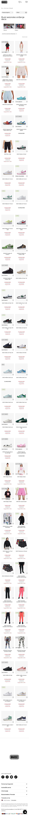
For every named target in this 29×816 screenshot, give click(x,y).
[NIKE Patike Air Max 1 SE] (21, 270)
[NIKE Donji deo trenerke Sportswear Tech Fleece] (21, 568)
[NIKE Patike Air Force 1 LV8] (7, 221)
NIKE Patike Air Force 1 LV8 (7, 229)
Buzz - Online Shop (4, 8)
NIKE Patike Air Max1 (21, 154)
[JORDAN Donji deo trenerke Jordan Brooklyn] (7, 642)
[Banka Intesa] (13, 813)
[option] (9, 27)
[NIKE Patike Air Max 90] (21, 320)
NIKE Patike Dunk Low (7, 377)
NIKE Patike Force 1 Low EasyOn (7, 701)
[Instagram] (7, 777)
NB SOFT (20, 809)
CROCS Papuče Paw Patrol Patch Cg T (7, 130)
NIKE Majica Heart (21, 476)
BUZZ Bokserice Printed (21, 551)
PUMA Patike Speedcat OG (21, 428)
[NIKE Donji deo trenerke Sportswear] (7, 593)
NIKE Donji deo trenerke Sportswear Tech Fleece (21, 577)
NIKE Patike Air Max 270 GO (7, 328)
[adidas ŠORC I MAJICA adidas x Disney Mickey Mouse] (7, 72)
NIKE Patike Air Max (7, 675)
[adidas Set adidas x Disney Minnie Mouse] (7, 47)
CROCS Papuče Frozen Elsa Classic (21, 105)
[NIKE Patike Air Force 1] (7, 171)
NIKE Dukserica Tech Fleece (7, 552)
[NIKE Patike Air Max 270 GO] (7, 320)
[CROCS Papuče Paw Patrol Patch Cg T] (7, 121)
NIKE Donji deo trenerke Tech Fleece (21, 601)
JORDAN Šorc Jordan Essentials (7, 527)
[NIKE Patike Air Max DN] (7, 345)
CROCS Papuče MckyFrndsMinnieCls (21, 452)
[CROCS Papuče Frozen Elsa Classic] (21, 97)
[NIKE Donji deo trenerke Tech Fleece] (21, 593)
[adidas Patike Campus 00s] (21, 667)
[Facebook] (2, 777)
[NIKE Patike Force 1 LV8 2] (21, 295)
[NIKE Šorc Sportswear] (21, 72)
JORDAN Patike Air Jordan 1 (7, 254)
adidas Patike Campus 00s (21, 676)
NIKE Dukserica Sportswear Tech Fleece (21, 527)
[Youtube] (11, 777)
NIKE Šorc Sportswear (21, 79)
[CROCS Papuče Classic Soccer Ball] (7, 444)
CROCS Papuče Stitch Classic (21, 130)
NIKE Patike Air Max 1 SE (21, 278)
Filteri (18, 12)
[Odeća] (20, 26)
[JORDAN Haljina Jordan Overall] (21, 47)
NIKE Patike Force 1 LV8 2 (21, 303)
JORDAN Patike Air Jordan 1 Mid (21, 254)
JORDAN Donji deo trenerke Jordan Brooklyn (7, 651)
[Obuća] (9, 26)
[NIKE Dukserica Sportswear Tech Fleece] (21, 518)
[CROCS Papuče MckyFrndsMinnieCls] (21, 444)
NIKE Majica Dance (7, 476)
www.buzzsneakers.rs (9, 809)
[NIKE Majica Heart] (21, 469)
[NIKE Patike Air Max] (7, 667)
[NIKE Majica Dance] (7, 469)
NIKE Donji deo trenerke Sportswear (7, 601)
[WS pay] (9, 813)
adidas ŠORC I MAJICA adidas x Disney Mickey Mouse (7, 80)
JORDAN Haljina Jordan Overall (21, 55)
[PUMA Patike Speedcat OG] (21, 419)
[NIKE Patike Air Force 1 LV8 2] (21, 221)
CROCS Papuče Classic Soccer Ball (7, 452)
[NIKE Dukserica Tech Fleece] (7, 543)
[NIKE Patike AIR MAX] (21, 345)
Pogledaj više (14, 6)
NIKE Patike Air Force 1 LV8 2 (21, 229)
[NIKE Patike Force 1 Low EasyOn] (7, 692)
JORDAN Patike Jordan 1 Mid (7, 725)
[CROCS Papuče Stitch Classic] (21, 121)
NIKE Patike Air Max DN (7, 352)
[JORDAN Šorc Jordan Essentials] (7, 518)
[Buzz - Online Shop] (4, 2)
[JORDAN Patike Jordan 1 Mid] (7, 717)
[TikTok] (15, 777)
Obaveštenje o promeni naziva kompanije (14, 4)
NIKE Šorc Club (7, 154)
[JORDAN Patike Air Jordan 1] (7, 245)
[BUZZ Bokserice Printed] (21, 543)
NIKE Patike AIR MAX (21, 352)
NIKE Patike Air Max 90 (21, 327)
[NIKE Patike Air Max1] (21, 146)
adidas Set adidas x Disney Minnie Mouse (7, 55)
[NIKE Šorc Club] (7, 146)
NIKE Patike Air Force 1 (7, 178)
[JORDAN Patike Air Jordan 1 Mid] (21, 245)
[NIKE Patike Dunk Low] (7, 370)
